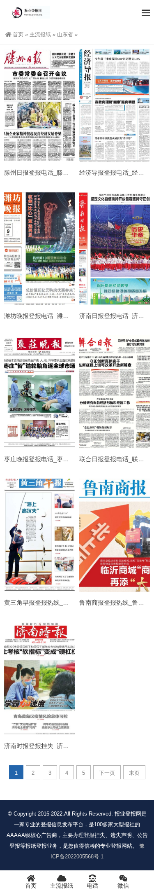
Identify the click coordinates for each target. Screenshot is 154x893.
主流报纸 (40, 34)
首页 (18, 34)
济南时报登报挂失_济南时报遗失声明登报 (61, 745)
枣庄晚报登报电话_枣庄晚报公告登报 (55, 459)
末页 (134, 773)
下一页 (107, 773)
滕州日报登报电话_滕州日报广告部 (52, 172)
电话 (92, 885)
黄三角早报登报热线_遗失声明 (45, 602)
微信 (123, 885)
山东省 (65, 34)
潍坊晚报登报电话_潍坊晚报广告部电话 (58, 315)
